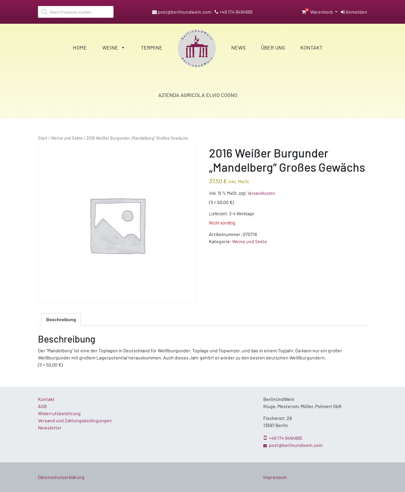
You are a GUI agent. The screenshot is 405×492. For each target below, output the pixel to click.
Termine (151, 47)
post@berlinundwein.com (184, 12)
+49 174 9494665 (236, 12)
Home (80, 47)
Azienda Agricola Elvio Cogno (197, 95)
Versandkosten (261, 193)
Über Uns (273, 47)
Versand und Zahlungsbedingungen (75, 420)
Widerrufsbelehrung (59, 413)
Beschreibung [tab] (61, 319)
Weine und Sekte (67, 138)
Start (42, 138)
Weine (110, 47)
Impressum (275, 477)
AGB (42, 406)
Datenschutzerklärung (61, 477)
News (238, 47)
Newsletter (50, 427)
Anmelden (356, 12)
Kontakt (311, 47)
